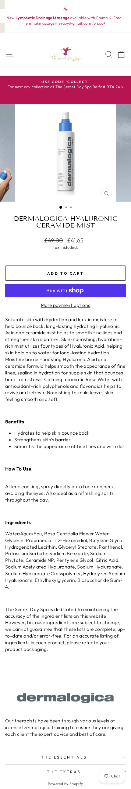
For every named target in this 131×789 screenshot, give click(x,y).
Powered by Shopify (65, 783)
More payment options (65, 305)
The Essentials (64, 757)
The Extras (64, 771)
